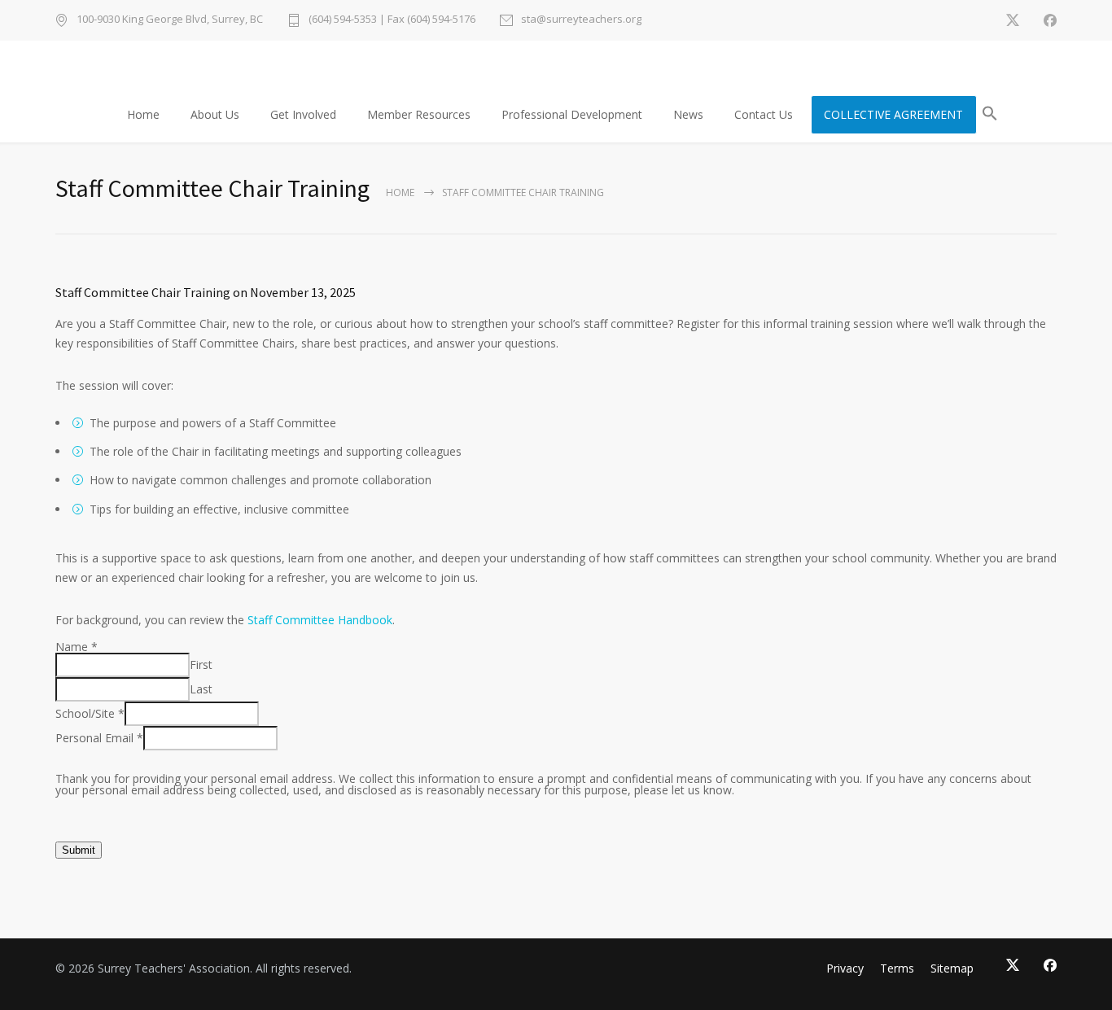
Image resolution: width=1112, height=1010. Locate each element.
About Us (214, 114)
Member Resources (419, 114)
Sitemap (952, 968)
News (688, 114)
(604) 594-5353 (343, 18)
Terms (897, 968)
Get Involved (303, 114)
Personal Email (99, 737)
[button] (990, 116)
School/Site (90, 713)
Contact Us (763, 114)
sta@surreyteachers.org (581, 20)
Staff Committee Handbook (319, 619)
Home (143, 114)
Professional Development (571, 114)
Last (201, 689)
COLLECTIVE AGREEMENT (893, 114)
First (201, 664)
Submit (78, 850)
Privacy (845, 968)
